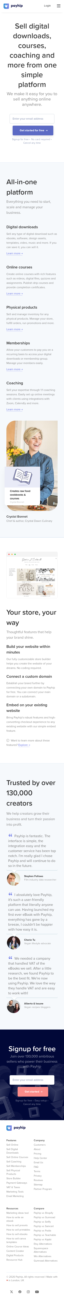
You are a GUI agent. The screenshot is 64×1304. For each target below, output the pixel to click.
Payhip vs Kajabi (42, 1239)
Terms (37, 1171)
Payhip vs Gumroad (44, 1217)
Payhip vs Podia (42, 1230)
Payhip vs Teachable (45, 1235)
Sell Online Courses (17, 1157)
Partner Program (43, 1189)
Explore (23, 745)
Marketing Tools (15, 1191)
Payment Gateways (16, 1182)
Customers (40, 1144)
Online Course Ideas (17, 1246)
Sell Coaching (13, 1161)
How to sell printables (18, 1229)
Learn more (13, 253)
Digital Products (15, 1255)
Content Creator (15, 1251)
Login (47, 5)
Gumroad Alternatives (46, 1260)
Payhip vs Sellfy (42, 1221)
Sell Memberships (16, 1166)
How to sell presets (17, 1225)
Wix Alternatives (42, 1256)
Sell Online (12, 1144)
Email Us (38, 1162)
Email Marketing (15, 1196)
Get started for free (32, 130)
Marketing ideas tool (17, 1212)
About (37, 1149)
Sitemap (38, 1184)
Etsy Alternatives (43, 1243)
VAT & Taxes (13, 1187)
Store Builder (13, 1178)
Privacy (38, 1175)
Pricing (37, 1153)
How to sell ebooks (17, 1234)
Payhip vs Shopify (43, 1212)
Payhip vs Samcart (44, 1226)
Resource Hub (14, 1259)
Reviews (38, 1180)
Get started (32, 1091)
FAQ (36, 1166)
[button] (12, 1292)
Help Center (40, 1158)
